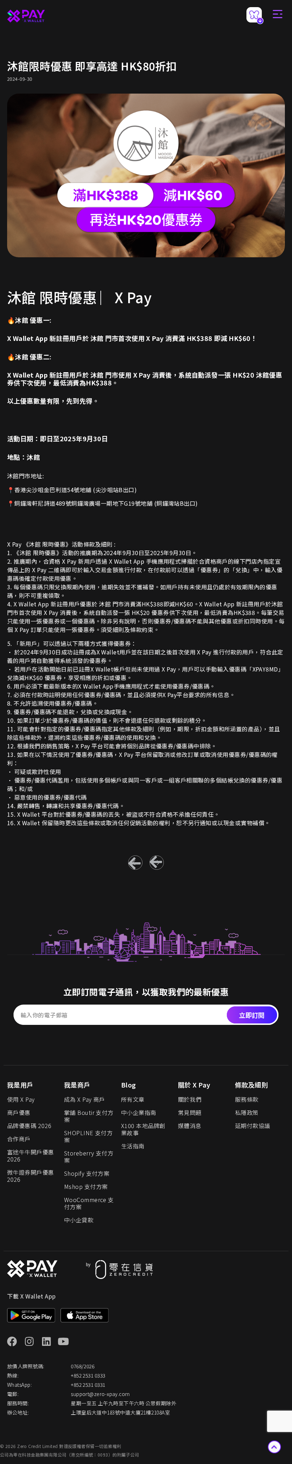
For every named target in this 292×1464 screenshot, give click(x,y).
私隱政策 (247, 1112)
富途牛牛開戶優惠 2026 (30, 1155)
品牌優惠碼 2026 (29, 1125)
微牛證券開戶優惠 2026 (30, 1176)
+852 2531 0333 (88, 1375)
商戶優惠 (19, 1112)
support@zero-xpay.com (100, 1393)
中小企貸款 (78, 1220)
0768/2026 (82, 1366)
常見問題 (190, 1112)
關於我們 (190, 1099)
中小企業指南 (138, 1112)
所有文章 (133, 1099)
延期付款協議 (252, 1125)
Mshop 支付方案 (86, 1186)
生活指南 (133, 1146)
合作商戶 (19, 1138)
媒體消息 (190, 1125)
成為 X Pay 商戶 (84, 1099)
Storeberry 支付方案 (88, 1156)
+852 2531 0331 (88, 1384)
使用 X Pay (21, 1099)
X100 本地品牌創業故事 (143, 1129)
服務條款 (247, 1099)
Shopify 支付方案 (86, 1173)
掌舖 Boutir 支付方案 (89, 1116)
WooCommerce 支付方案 (89, 1203)
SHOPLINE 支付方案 (88, 1136)
